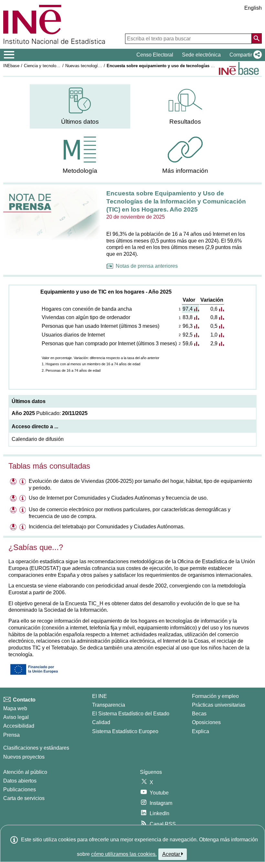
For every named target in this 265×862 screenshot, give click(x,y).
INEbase (11, 65)
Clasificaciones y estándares (36, 748)
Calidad (101, 722)
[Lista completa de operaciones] (239, 68)
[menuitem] (80, 106)
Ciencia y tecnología (43, 65)
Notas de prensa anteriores (147, 266)
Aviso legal (16, 717)
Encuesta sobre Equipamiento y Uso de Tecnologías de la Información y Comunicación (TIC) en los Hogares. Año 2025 (176, 201)
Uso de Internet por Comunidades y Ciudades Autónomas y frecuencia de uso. (118, 498)
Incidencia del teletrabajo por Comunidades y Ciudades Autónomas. (107, 526)
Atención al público (25, 772)
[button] (244, 55)
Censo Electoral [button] (154, 54)
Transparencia (108, 705)
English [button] (253, 8)
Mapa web (15, 708)
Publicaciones (19, 789)
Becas (199, 713)
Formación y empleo (215, 696)
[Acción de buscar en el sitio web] (256, 38)
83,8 (188, 317)
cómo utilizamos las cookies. (124, 854)
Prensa (11, 735)
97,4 (188, 309)
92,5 (188, 335)
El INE (99, 696)
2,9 (213, 343)
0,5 (213, 326)
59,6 (188, 343)
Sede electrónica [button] (201, 54)
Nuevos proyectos (24, 757)
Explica (200, 731)
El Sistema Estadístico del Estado (130, 713)
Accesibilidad (18, 726)
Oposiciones (206, 722)
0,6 (213, 309)
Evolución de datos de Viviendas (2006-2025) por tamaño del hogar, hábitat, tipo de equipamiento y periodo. (140, 484)
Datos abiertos (20, 781)
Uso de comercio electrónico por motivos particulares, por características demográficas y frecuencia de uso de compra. (129, 513)
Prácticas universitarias (218, 705)
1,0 (213, 335)
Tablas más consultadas (49, 466)
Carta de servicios (24, 798)
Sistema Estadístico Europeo (125, 731)
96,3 (188, 326)
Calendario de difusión (38, 439)
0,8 (213, 317)
